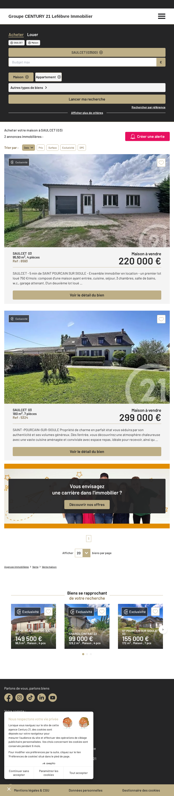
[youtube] (52, 697)
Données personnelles (85, 790)
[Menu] (162, 16)
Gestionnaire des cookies (141, 790)
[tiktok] (30, 697)
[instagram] (19, 697)
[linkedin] (41, 697)
